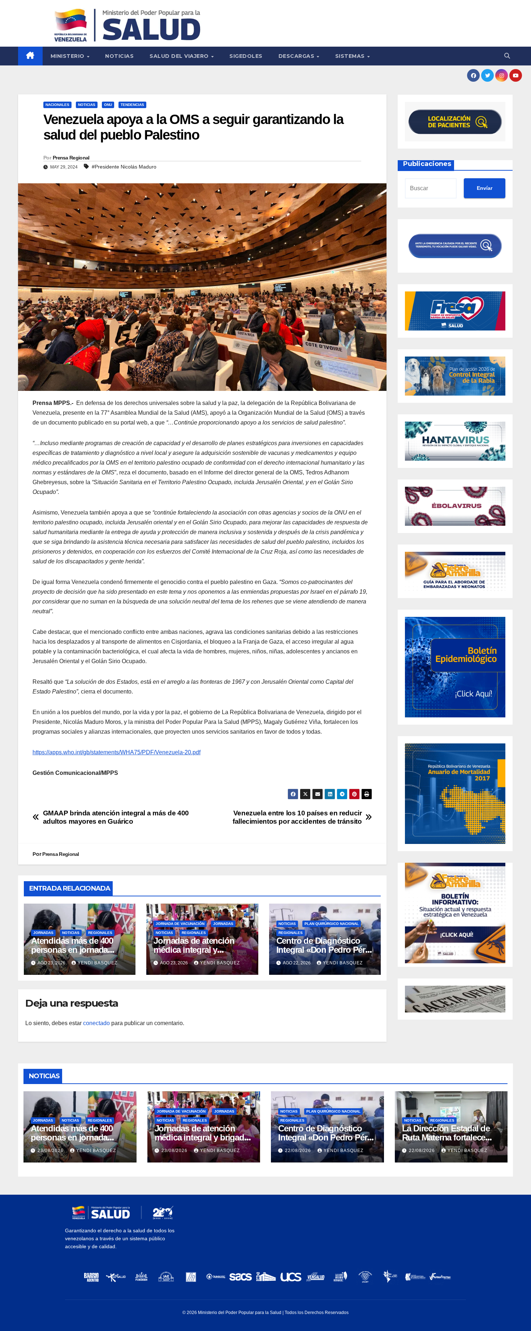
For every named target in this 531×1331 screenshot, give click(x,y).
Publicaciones (427, 164)
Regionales (100, 933)
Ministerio (68, 56)
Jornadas (43, 933)
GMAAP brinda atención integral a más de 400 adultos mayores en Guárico (116, 817)
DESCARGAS (297, 56)
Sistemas (351, 56)
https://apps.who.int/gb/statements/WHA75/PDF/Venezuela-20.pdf (116, 752)
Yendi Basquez (97, 962)
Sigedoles (246, 56)
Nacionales (57, 105)
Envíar (484, 188)
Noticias (119, 56)
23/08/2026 (51, 1150)
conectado (96, 1023)
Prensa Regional (71, 158)
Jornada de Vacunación (180, 924)
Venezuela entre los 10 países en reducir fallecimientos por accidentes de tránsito (297, 817)
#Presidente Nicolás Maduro (124, 167)
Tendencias (132, 105)
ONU (108, 105)
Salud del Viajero (180, 56)
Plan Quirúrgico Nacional (332, 924)
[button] (507, 56)
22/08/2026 (298, 1150)
